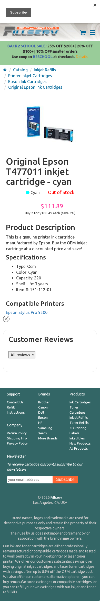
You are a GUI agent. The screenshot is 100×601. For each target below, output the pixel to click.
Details (82, 56)
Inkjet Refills (78, 417)
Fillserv (56, 497)
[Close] (6, 318)
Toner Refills (79, 423)
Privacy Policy (17, 443)
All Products (78, 448)
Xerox (42, 433)
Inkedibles (77, 438)
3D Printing (77, 428)
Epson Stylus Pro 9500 (26, 312)
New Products (80, 443)
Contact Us (15, 402)
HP (40, 423)
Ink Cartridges (80, 402)
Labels (74, 433)
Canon (43, 407)
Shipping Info (17, 438)
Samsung (45, 428)
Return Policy (17, 433)
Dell (41, 412)
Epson (43, 417)
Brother (44, 402)
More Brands (48, 438)
